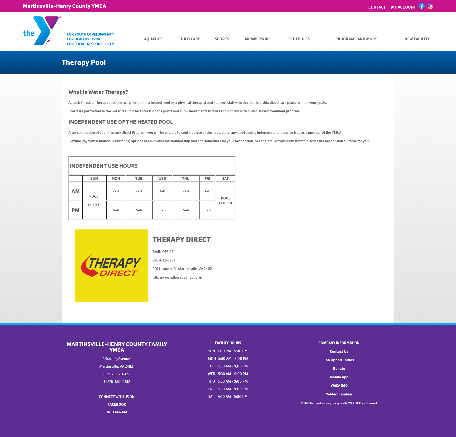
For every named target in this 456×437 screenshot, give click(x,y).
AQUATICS (153, 39)
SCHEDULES (299, 39)
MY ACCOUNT (403, 7)
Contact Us (339, 351)
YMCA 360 (339, 385)
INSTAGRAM (117, 412)
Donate (339, 368)
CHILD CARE (189, 39)
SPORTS (222, 39)
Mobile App (339, 377)
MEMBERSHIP (257, 39)
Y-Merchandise (339, 394)
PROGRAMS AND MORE (356, 39)
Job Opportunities (339, 360)
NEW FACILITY (417, 39)
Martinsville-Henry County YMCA (64, 6)
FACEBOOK (117, 404)
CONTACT (376, 7)
